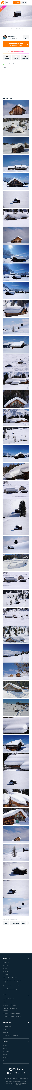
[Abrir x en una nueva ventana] (21, 1074)
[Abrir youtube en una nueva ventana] (23, 1074)
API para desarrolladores (10, 977)
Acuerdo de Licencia (8, 998)
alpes (5, 922)
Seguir (26, 38)
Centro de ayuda (7, 1027)
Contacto (5, 1030)
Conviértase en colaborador (11, 1036)
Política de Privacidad (20, 1085)
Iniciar (24, 2)
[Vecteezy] (2, 2)
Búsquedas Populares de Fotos (11, 1012)
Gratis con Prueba (16, 44)
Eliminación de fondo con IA (11, 985)
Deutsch (5, 1056)
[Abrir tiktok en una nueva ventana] (18, 1074)
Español (5, 1050)
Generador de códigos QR (10, 988)
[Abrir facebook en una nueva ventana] (7, 1074)
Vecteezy (5, 964)
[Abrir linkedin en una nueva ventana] (12, 1074)
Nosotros (5, 1033)
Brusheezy (6, 961)
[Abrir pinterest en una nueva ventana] (15, 1074)
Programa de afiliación (9, 1004)
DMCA (4, 1001)
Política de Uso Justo (15, 1086)
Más (4, 1062)
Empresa (5, 971)
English (5, 1046)
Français (5, 1059)
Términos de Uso (9, 1085)
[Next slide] (25, 922)
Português (6, 1053)
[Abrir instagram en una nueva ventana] (10, 1074)
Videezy (5, 968)
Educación (6, 974)
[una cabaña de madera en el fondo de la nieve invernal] (16, 144)
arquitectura (15, 922)
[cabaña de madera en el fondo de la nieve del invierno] (16, 108)
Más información (8, 67)
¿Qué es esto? (19, 64)
